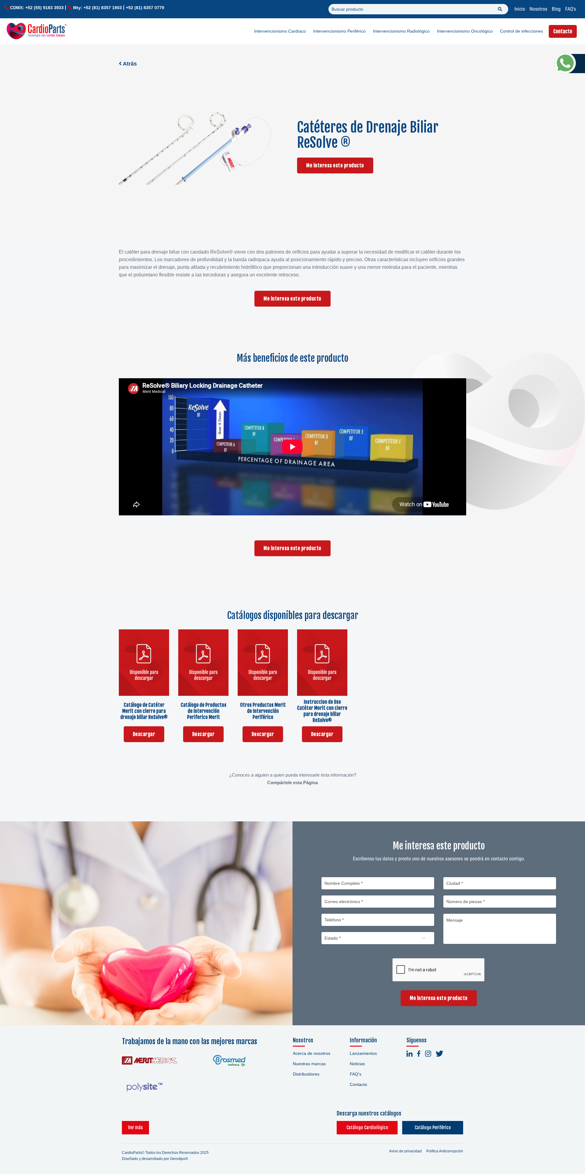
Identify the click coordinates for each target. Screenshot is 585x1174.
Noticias (357, 1063)
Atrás (129, 64)
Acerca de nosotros (311, 1053)
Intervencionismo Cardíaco (280, 31)
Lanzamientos (363, 1053)
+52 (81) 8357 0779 (145, 7)
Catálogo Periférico (433, 1127)
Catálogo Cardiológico (367, 1127)
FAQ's (570, 9)
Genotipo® (179, 1159)
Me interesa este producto (335, 165)
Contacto (562, 31)
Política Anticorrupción (444, 1151)
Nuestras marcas (309, 1063)
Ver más (135, 1127)
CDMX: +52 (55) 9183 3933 (37, 7)
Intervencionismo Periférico (339, 31)
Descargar (144, 734)
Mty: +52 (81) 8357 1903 (97, 7)
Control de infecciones (521, 31)
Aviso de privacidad (405, 1151)
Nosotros (538, 9)
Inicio (519, 9)
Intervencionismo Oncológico (465, 31)
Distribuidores (306, 1074)
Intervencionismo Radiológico (401, 31)
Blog (556, 9)
